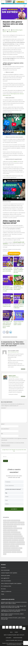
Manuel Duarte (12, 375)
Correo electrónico (5, 428)
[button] (24, 628)
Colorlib (8, 644)
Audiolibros (3, 567)
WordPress (19, 644)
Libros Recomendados (6, 580)
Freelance (5, 538)
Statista (15, 161)
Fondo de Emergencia (17, 534)
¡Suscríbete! (14, 509)
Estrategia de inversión (15, 532)
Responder (23, 369)
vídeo (7, 175)
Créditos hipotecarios (8, 526)
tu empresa (19, 552)
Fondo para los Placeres (8, 536)
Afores (5, 520)
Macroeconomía (12, 542)
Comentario (3, 408)
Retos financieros (7, 548)
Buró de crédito (21, 522)
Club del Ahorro (10, 524)
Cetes (5, 524)
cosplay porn (4, 610)
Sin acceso (3, 588)
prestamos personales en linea (8, 602)
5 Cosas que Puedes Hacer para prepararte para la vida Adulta (7, 269)
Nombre (3, 424)
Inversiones (6, 542)
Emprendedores (6, 337)
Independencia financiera (19, 538)
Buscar (4, 456)
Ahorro (8, 520)
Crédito (22, 524)
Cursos (16, 632)
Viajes (5, 554)
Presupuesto (12, 546)
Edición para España (5, 575)
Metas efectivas (14, 337)
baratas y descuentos (15, 520)
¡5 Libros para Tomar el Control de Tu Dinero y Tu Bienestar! (19, 306)
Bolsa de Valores (13, 522)
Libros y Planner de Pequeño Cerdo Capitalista (11, 583)
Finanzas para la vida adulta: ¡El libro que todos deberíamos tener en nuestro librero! (7, 324)
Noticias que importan (20, 544)
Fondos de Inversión (18, 536)
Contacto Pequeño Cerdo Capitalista (9, 572)
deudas (14, 526)
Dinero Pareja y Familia (8, 528)
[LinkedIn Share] (10, 332)
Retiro (17, 546)
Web (2, 433)
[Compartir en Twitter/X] (7, 332)
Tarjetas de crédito (7, 552)
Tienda (2, 594)
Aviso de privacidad (5, 570)
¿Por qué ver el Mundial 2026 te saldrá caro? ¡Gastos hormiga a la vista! (8, 289)
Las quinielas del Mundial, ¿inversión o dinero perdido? (18, 288)
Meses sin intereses (20, 542)
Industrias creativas (7, 540)
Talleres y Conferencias (6, 591)
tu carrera (14, 552)
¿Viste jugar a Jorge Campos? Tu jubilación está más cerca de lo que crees (18, 270)
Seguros (20, 548)
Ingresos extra (15, 540)
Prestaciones (6, 546)
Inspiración (21, 540)
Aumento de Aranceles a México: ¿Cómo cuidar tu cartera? (18, 323)
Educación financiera (12, 31)
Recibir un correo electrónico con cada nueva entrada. (13, 442)
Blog (11, 632)
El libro (5, 530)
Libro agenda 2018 (5, 578)
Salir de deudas (14, 548)
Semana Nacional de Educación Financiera (12, 550)
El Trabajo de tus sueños (12, 530)
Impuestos (11, 538)
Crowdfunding (17, 524)
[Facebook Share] (4, 332)
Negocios (12, 544)
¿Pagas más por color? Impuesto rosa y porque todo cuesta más (13, 606)
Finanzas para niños (7, 534)
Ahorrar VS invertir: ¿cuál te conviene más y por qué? (13, 618)
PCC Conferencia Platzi (6, 586)
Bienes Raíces (6, 522)
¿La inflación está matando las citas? (7, 305)
